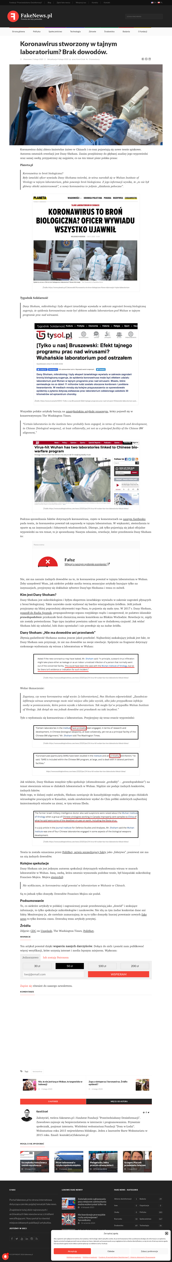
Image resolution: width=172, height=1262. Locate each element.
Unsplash (46, 930)
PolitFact (88, 930)
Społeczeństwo (55, 31)
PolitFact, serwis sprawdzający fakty (84, 852)
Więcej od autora (119, 1101)
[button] (166, 1233)
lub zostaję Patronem (56, 957)
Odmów (111, 1251)
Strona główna (18, 31)
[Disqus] (86, 1032)
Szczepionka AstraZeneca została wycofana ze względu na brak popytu (34, 1165)
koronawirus (37, 1071)
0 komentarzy (94, 59)
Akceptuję (72, 1251)
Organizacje (150, 1205)
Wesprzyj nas (81, 3)
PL (162, 2)
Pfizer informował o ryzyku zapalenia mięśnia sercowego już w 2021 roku (69, 1165)
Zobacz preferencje (149, 1251)
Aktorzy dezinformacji (125, 1199)
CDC (33, 930)
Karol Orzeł (80, 59)
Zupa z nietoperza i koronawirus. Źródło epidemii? (108, 1083)
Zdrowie (92, 31)
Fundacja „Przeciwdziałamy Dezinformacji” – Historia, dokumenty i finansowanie (127, 1257)
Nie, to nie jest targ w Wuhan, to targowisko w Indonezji (60, 1083)
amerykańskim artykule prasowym (87, 411)
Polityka (36, 31)
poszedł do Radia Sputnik (36, 612)
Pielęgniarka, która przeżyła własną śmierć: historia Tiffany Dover (102, 1165)
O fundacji (142, 31)
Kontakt (107, 3)
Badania (126, 31)
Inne (125, 1205)
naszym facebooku (134, 519)
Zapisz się (26, 985)
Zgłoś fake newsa (63, 3)
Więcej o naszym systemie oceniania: (86, 564)
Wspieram (118, 974)
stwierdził (57, 877)
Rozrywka (125, 1219)
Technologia (75, 31)
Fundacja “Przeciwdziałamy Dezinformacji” (25, 3)
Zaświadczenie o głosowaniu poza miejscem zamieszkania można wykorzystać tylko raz (92, 1202)
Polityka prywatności (74, 1257)
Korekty (95, 3)
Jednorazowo (30, 957)
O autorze (53, 1101)
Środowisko (109, 31)
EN (155, 2)
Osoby (125, 1212)
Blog (49, 3)
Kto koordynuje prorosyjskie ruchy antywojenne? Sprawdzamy (91, 1217)
